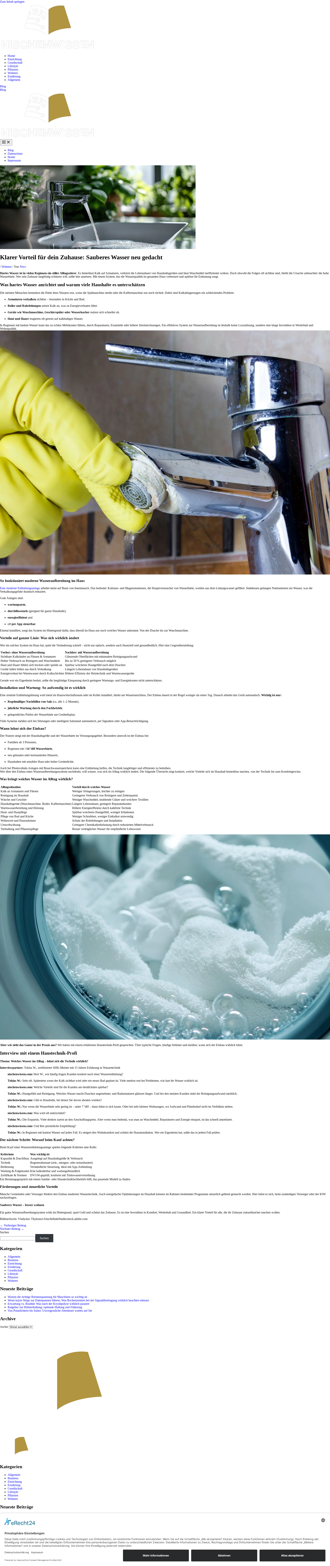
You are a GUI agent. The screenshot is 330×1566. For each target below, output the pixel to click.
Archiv (4, 1326)
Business (13, 1260)
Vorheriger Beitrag (13, 1225)
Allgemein (14, 79)
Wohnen (13, 73)
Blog (3, 89)
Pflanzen (13, 69)
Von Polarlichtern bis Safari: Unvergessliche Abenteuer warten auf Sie (50, 1310)
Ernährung (14, 76)
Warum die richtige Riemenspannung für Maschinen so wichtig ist (47, 1296)
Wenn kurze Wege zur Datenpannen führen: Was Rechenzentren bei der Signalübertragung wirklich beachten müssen (78, 1300)
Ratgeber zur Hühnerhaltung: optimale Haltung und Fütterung (45, 1307)
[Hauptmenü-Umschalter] (6, 142)
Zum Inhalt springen (12, 1)
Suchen (4, 1232)
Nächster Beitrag (12, 1228)
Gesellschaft (15, 62)
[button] (165, 86)
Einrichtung (15, 59)
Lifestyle (13, 66)
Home (11, 55)
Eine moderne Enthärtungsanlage (20, 588)
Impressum (14, 160)
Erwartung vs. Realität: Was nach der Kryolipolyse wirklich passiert (48, 1303)
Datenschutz (15, 153)
